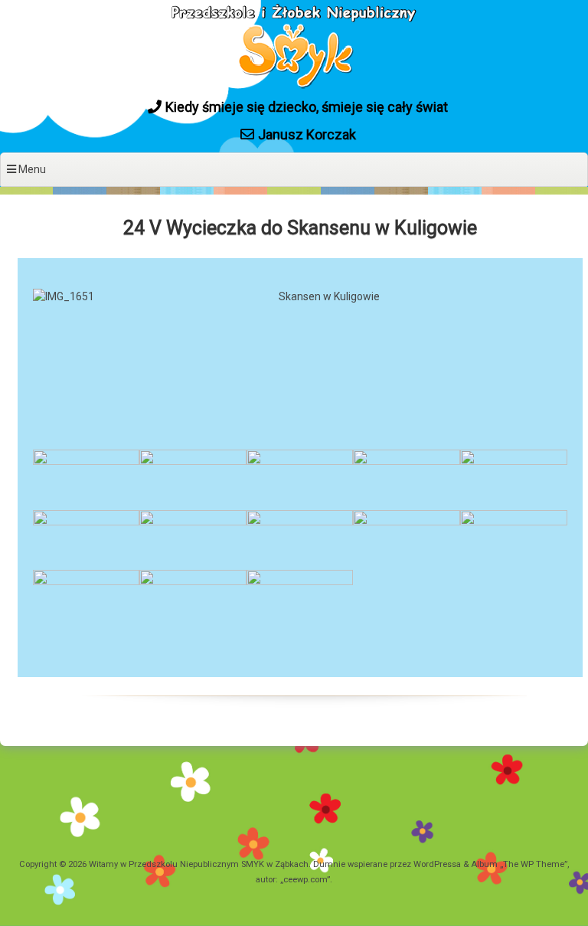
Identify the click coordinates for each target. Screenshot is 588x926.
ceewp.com (305, 880)
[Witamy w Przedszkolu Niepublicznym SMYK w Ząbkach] (294, 86)
